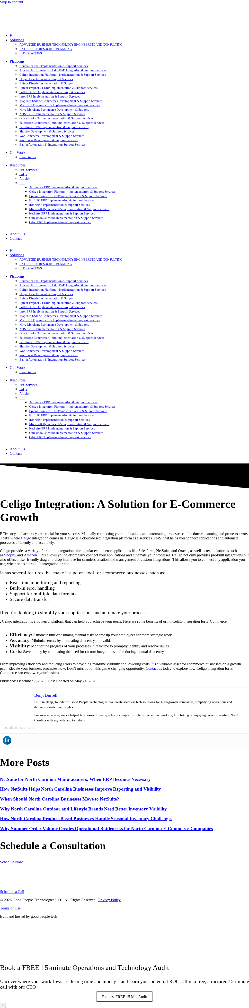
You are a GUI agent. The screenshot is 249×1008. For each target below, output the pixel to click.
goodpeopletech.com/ (19, 727)
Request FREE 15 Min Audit (124, 997)
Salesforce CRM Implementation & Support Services (54, 127)
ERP (22, 183)
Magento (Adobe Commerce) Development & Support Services (60, 101)
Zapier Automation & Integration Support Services (52, 144)
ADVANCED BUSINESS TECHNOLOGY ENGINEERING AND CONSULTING (70, 44)
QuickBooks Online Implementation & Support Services (56, 118)
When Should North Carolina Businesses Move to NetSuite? (59, 798)
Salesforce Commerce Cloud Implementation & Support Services (61, 122)
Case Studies (27, 157)
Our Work (17, 152)
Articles (24, 178)
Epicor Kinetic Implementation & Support (47, 83)
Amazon (30, 555)
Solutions (17, 40)
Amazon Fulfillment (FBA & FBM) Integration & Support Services (63, 70)
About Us (17, 234)
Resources (18, 165)
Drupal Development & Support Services (46, 79)
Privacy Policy (109, 900)
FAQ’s (23, 174)
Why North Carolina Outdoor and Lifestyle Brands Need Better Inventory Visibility (83, 808)
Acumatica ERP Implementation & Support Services (53, 66)
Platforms (17, 61)
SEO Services (28, 170)
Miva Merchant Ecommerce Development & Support (54, 109)
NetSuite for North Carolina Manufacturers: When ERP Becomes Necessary (75, 779)
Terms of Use (10, 908)
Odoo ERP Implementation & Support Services (60, 222)
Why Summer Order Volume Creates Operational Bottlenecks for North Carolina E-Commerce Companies (106, 828)
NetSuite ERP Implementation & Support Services (52, 114)
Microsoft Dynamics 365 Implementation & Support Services (59, 105)
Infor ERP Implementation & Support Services (49, 96)
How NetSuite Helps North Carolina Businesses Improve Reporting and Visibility (80, 789)
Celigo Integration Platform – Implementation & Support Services (62, 74)
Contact (16, 238)
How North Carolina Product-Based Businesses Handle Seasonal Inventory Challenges (86, 818)
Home (14, 35)
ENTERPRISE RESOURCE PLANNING (45, 49)
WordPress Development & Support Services (48, 140)
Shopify (10, 555)
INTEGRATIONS (30, 53)
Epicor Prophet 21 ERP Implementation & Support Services (58, 88)
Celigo (26, 538)
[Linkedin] (7, 740)
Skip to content (11, 2)
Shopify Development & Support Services (46, 131)
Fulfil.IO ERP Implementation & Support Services (52, 92)
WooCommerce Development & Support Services (51, 136)
